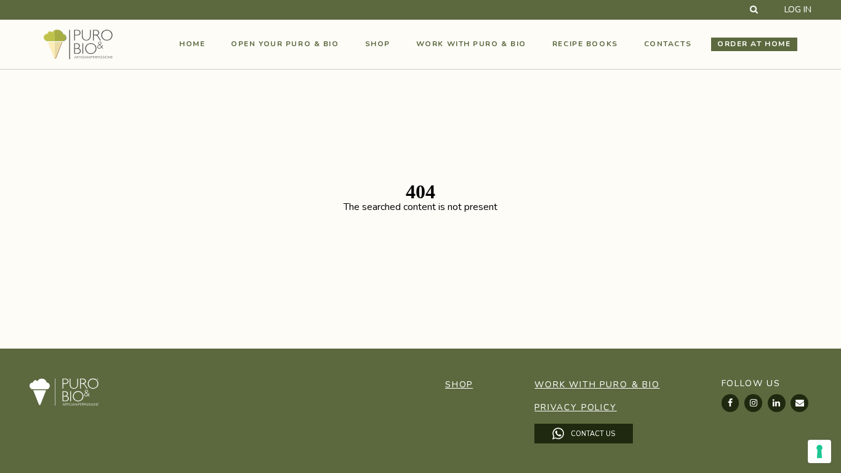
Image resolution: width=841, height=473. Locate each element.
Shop (377, 44)
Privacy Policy (575, 407)
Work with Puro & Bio (471, 44)
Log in (797, 9)
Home (192, 44)
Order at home (754, 44)
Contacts (667, 44)
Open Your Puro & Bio (285, 44)
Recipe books (585, 44)
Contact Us (592, 433)
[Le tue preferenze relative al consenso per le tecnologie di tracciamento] (819, 451)
